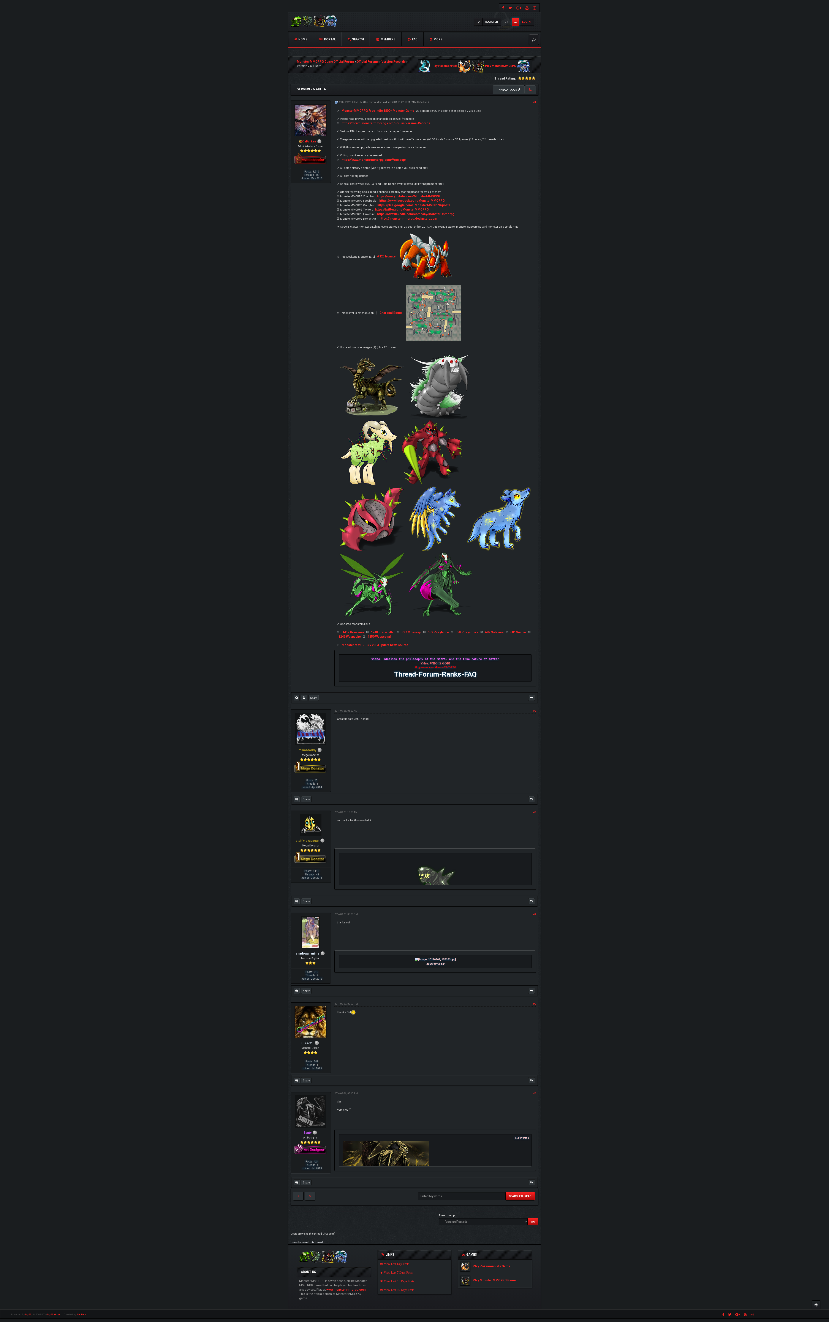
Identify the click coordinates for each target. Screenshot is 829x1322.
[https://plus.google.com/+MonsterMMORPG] (518, 8)
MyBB (28, 1314)
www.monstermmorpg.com (346, 1289)
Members (388, 39)
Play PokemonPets (444, 66)
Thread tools (507, 89)
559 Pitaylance (438, 632)
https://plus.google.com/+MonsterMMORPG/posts (413, 205)
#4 (534, 914)
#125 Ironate (386, 256)
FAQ (414, 39)
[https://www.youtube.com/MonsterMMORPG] (527, 8)
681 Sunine (518, 632)
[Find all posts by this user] (304, 698)
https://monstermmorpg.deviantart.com (408, 218)
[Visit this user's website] (297, 698)
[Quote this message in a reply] (531, 698)
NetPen (81, 1314)
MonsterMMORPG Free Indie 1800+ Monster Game (378, 110)
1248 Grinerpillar (383, 632)
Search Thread (520, 1196)
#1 (534, 102)
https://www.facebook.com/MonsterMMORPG (412, 200)
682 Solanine (494, 632)
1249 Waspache (350, 636)
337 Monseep (411, 632)
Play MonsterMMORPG (500, 66)
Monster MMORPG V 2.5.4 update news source (375, 645)
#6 (534, 1093)
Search (357, 39)
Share (313, 697)
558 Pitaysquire (467, 632)
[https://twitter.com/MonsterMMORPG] (510, 8)
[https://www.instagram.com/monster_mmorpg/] (535, 8)
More (437, 39)
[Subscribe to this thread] (530, 89)
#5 (534, 1004)
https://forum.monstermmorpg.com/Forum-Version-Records (386, 123)
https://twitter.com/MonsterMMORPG (402, 209)
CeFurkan (422, 102)
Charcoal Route (391, 313)
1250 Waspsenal (379, 636)
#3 (534, 812)
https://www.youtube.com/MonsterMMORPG (408, 196)
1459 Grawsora (353, 632)
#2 (534, 710)
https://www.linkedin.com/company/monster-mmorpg (415, 214)
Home (302, 39)
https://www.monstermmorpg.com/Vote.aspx (374, 159)
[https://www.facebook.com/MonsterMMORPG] (502, 8)
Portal (329, 39)
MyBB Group (54, 1314)
